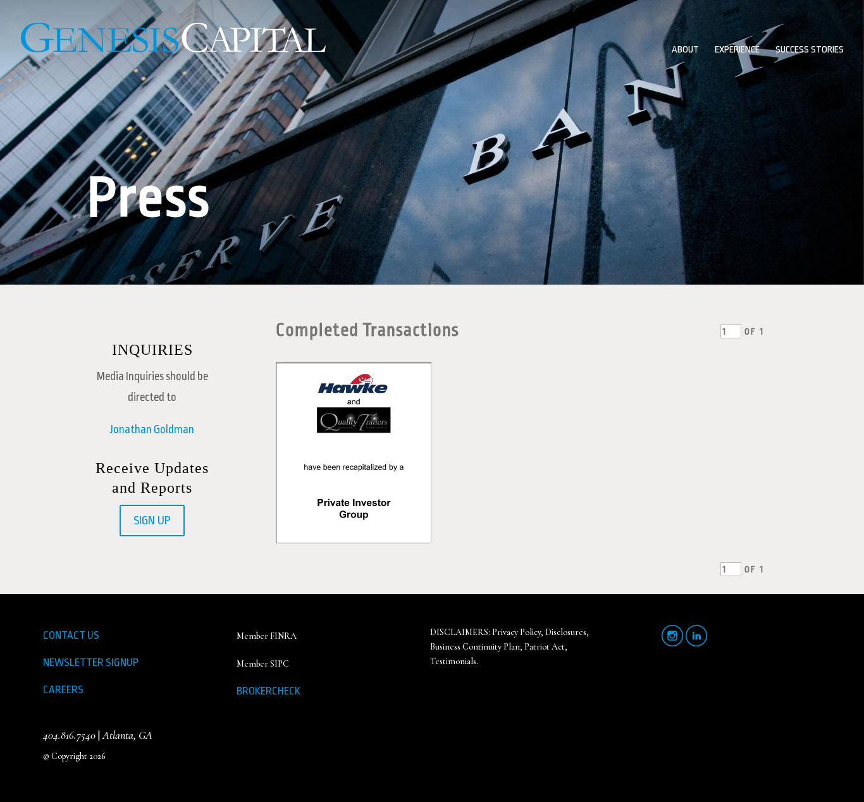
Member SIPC (263, 663)
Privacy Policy (516, 632)
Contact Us (71, 635)
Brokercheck (268, 691)
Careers (63, 690)
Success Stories (809, 50)
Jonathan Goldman (152, 429)
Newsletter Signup (91, 663)
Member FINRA (267, 636)
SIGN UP (152, 520)
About (685, 50)
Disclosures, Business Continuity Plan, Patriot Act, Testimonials (509, 646)
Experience (737, 50)
